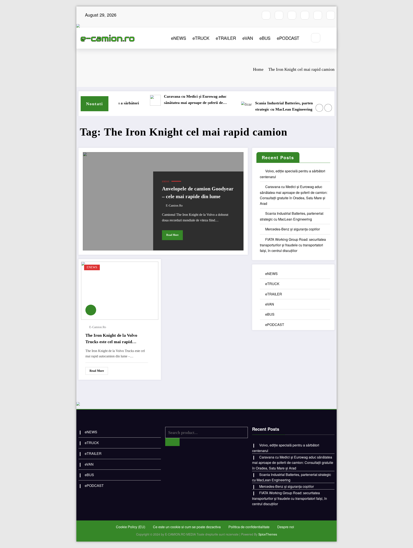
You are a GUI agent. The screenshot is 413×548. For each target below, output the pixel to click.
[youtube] (292, 15)
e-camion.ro (174, 205)
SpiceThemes (267, 534)
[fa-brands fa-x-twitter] (305, 15)
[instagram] (279, 15)
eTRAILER (226, 38)
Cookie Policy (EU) (130, 526)
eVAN (247, 38)
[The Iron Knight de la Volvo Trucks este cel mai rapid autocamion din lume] (119, 290)
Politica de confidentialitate (249, 526)
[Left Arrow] (319, 107)
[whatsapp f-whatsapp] (317, 15)
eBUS (264, 38)
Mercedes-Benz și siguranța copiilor (288, 106)
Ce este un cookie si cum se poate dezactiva (187, 526)
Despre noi (285, 526)
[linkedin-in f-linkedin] (330, 15)
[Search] (315, 37)
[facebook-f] (266, 15)
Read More (172, 234)
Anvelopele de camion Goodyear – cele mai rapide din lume (198, 192)
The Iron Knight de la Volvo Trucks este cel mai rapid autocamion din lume (111, 339)
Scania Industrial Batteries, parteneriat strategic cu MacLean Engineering (200, 106)
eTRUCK (201, 38)
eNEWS (178, 38)
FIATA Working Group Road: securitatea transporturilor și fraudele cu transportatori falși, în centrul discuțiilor (293, 245)
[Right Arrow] (328, 107)
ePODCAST (288, 38)
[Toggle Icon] (329, 38)
